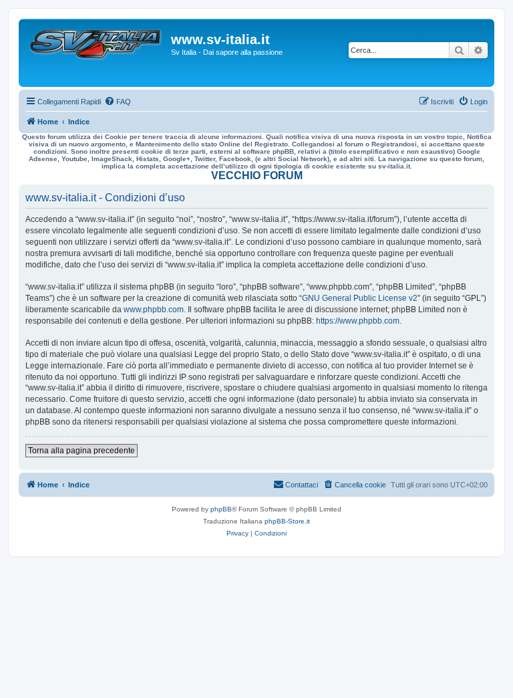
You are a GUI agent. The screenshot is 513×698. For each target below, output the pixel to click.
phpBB (221, 509)
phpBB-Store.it (287, 521)
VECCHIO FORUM (257, 175)
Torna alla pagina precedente (81, 450)
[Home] (96, 53)
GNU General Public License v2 (359, 298)
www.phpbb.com (154, 309)
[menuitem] (117, 102)
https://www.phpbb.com (357, 321)
